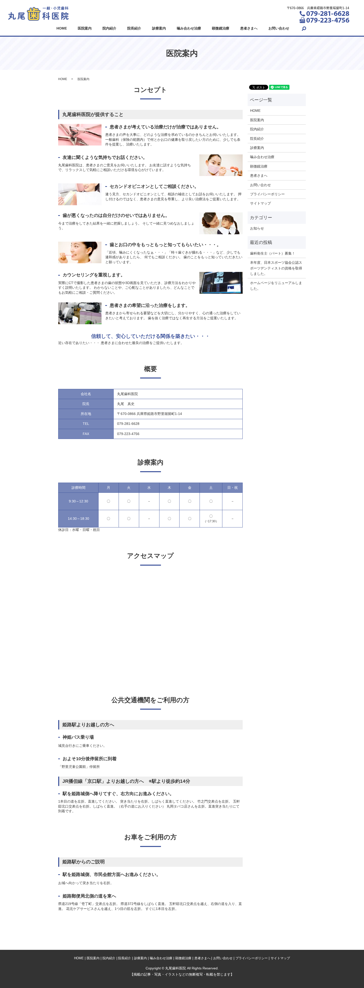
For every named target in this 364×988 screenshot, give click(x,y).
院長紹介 (134, 28)
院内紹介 (109, 28)
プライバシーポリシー (267, 194)
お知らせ (257, 228)
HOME (61, 28)
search (304, 28)
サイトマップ (260, 203)
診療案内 (159, 28)
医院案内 (85, 28)
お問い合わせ (278, 28)
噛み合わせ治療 (189, 28)
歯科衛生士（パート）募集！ (272, 253)
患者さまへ (249, 28)
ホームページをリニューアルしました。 (276, 285)
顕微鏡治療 (220, 28)
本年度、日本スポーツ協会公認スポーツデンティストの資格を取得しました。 (276, 268)
